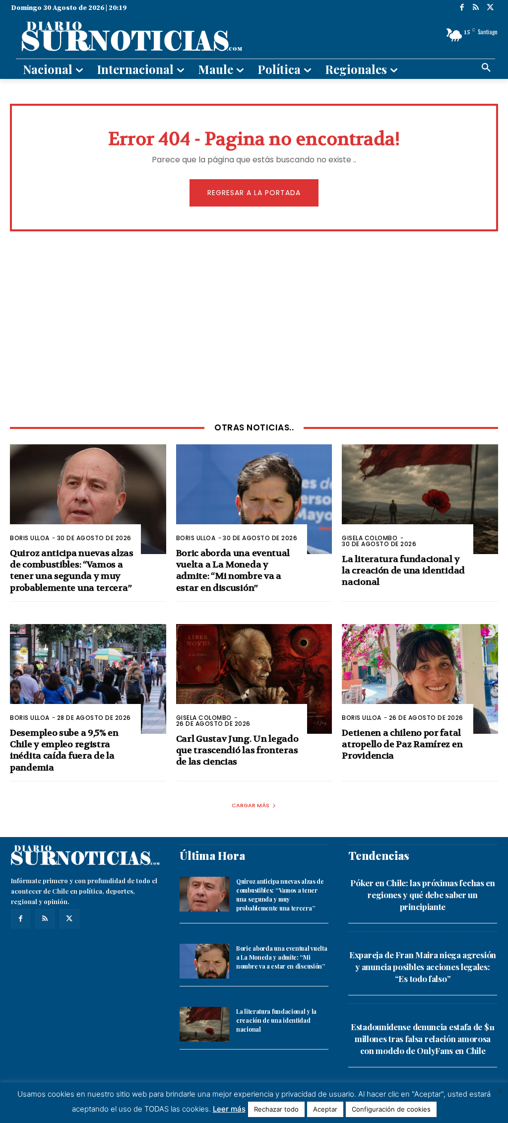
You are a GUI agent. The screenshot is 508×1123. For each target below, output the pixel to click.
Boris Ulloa (30, 538)
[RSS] (476, 8)
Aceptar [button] (325, 1109)
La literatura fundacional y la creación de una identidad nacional (403, 571)
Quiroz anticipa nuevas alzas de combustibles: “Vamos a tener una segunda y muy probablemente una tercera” (71, 571)
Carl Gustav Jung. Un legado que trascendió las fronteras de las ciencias (237, 750)
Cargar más (250, 805)
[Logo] (175, 35)
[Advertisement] (254, 325)
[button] (486, 68)
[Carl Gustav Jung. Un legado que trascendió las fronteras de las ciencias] (254, 678)
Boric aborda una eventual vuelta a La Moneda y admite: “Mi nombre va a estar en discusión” (233, 571)
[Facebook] (462, 8)
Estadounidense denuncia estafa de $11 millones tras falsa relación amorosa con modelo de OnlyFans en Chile (423, 1038)
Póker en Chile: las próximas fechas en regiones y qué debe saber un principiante (422, 894)
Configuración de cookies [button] (391, 1109)
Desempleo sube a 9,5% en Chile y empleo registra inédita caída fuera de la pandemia (64, 750)
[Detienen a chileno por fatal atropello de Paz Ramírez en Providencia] (420, 678)
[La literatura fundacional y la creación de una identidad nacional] (420, 499)
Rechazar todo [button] (276, 1109)
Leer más (229, 1109)
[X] (490, 8)
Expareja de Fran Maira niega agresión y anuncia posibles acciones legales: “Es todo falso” (422, 966)
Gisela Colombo (369, 538)
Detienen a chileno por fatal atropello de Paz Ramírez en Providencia (402, 744)
